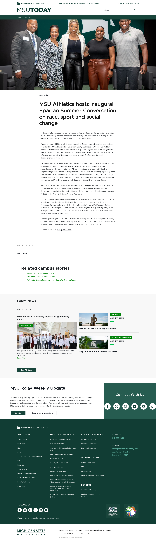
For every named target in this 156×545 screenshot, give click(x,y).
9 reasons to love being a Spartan (41, 273)
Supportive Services (88, 444)
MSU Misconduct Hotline (27, 473)
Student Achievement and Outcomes (91, 495)
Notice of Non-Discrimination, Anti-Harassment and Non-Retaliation (61, 488)
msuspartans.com (64, 230)
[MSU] (78, 429)
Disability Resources (88, 439)
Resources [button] (24, 435)
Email (20, 452)
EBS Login (85, 467)
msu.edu (78, 533)
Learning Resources (88, 448)
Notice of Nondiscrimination (90, 533)
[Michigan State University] (33, 3)
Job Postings (86, 471)
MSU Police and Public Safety (61, 439)
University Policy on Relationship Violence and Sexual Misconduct (62, 481)
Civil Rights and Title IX (59, 463)
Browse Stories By (24, 17)
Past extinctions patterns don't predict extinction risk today (51, 280)
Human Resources (88, 463)
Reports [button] (86, 485)
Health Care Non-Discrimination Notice (62, 496)
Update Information (131, 3)
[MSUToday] (57, 10)
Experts (72, 3)
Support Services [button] (92, 435)
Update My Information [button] (42, 413)
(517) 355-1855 (68, 533)
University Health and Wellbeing (62, 454)
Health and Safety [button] (62, 435)
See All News (26, 370)
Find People (22, 444)
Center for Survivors (58, 471)
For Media (63, 3)
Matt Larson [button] (22, 253)
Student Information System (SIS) (30, 456)
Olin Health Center (57, 444)
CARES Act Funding (88, 490)
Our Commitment (57, 467)
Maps (19, 448)
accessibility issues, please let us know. (44, 518)
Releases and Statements (88, 3)
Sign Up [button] (18, 413)
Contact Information (66, 530)
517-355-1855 (118, 438)
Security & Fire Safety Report (61, 475)
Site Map (79, 530)
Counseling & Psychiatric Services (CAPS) (63, 449)
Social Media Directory (26, 478)
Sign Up (119, 3)
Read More (22, 358)
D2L (19, 461)
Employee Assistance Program (92, 475)
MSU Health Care (56, 458)
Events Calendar (24, 482)
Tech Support (23, 469)
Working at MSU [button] (91, 458)
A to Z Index (22, 439)
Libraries (21, 465)
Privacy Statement (91, 530)
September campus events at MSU (41, 276)
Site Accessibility (105, 530)
